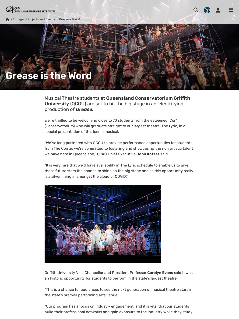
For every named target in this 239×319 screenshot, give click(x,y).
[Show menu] (229, 10)
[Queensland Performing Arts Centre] (7, 19)
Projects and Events (41, 19)
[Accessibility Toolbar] (207, 10)
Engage (18, 19)
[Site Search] (195, 10)
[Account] (218, 10)
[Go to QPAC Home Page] (30, 9)
